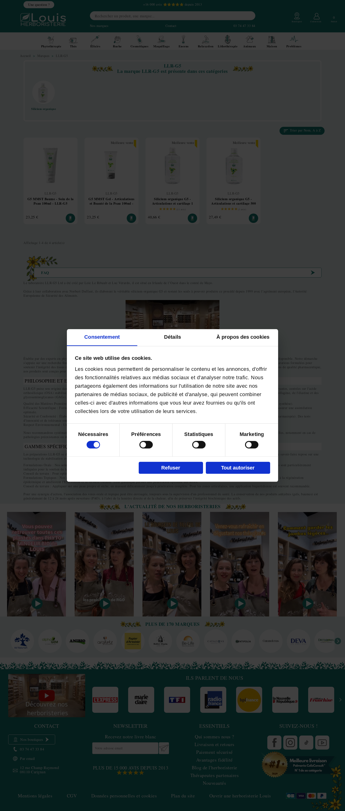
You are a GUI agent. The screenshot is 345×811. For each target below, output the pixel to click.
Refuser (170, 468)
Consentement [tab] (102, 337)
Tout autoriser (238, 468)
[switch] (146, 445)
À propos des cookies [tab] (242, 337)
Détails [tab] (172, 337)
